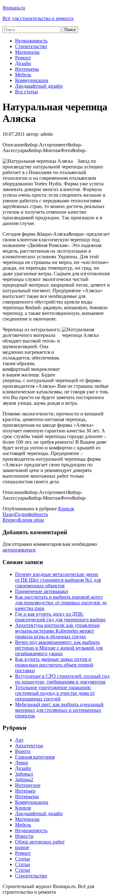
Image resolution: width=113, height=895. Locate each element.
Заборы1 (24, 774)
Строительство (31, 46)
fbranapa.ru (14, 7)
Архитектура (29, 745)
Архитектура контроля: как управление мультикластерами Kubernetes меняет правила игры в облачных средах (57, 631)
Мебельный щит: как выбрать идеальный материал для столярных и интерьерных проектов (59, 710)
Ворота (22, 751)
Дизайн (23, 63)
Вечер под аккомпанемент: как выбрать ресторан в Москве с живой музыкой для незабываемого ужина (59, 648)
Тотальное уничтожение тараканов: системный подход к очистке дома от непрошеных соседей (55, 693)
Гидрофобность (25, 514)
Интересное (27, 785)
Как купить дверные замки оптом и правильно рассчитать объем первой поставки (54, 664)
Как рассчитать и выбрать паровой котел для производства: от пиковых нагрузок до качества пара (61, 602)
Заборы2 (24, 779)
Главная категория (35, 757)
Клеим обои (23, 520)
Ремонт (23, 57)
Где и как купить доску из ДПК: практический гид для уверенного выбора (60, 616)
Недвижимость (31, 40)
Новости (24, 836)
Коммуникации (31, 80)
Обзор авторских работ (40, 841)
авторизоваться (19, 549)
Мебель (23, 74)
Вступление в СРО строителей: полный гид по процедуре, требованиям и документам (62, 678)
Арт (19, 740)
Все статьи (26, 91)
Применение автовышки (41, 591)
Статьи (22, 858)
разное (22, 847)
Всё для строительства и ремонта (38, 18)
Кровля (66, 508)
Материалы (27, 52)
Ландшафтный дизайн (39, 86)
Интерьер (25, 790)
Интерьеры (27, 69)
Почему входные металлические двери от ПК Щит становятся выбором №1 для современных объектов (58, 580)
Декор (21, 762)
